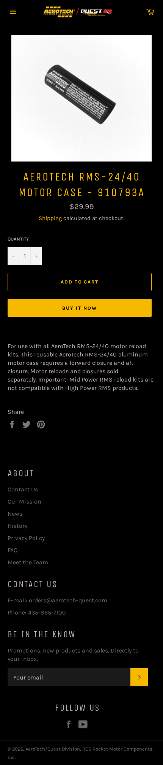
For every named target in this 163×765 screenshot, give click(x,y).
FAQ (12, 550)
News (15, 513)
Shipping (50, 218)
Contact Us (23, 489)
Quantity (18, 239)
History (17, 525)
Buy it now (79, 308)
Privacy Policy (26, 538)
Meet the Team (28, 562)
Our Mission (24, 501)
